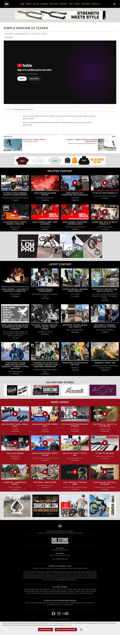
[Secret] (17, 390)
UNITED (71, 593)
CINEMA (54, 589)
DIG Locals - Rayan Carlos (34, 139)
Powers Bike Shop (76, 602)
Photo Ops (54, 4)
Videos (29, 4)
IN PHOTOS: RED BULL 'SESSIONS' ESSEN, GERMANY (75, 290)
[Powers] (103, 390)
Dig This (36, 4)
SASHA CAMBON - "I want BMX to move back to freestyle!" (15, 290)
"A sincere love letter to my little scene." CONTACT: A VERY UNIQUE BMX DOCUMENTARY (45, 364)
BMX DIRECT (35, 589)
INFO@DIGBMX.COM (62, 559)
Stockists (63, 4)
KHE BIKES (32, 591)
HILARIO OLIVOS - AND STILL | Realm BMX (104, 483)
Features (44, 4)
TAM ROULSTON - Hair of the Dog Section (105, 425)
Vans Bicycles (68, 604)
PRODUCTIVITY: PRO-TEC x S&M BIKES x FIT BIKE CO (104, 290)
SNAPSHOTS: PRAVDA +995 (104, 363)
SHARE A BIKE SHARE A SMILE (59, 593)
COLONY (59, 589)
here (70, 122)
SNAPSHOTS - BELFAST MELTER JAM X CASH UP (75, 326)
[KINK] (60, 15)
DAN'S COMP (77, 589)
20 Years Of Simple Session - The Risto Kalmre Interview (15, 194)
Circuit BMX (34, 602)
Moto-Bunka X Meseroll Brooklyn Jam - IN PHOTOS (105, 326)
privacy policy (67, 625)
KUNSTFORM (43, 591)
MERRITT (64, 591)
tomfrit (60, 619)
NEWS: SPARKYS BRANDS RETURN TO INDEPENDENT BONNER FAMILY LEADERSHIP (15, 327)
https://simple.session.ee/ (23, 109)
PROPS (83, 591)
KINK (37, 591)
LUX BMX (51, 591)
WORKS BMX (83, 593)
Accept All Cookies (45, 629)
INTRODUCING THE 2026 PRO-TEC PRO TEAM (75, 364)
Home (22, 4)
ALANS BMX (27, 589)
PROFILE (77, 591)
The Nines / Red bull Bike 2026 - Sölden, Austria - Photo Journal (45, 327)
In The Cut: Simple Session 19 (104, 193)
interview (33, 122)
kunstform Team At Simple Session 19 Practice (15, 223)
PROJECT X (96, 4)
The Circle (86, 4)
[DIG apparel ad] (60, 160)
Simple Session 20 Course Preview (45, 194)
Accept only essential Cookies (65, 629)
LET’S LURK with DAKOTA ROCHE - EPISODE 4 (75, 425)
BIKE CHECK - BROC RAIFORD (45, 482)
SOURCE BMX (36, 593)
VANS (76, 593)
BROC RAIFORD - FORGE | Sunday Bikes (15, 425)
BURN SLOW (47, 589)
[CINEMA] (74, 506)
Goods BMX (58, 602)
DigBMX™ (71, 531)
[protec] (17, 506)
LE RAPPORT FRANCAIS (105, 453)
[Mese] (74, 390)
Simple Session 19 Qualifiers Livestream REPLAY (75, 223)
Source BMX (51, 604)
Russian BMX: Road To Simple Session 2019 (104, 223)
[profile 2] (103, 506)
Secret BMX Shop (88, 602)
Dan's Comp (42, 602)
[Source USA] (45, 390)
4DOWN (90, 593)
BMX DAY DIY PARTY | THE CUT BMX (75, 454)
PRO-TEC (89, 591)
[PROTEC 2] (60, 246)
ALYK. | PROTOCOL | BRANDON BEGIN (75, 483)
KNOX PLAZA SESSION (15, 453)
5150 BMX (50, 602)
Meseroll (66, 602)
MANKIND (57, 591)
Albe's (27, 602)
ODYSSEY (71, 591)
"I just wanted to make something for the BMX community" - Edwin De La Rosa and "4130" (15, 365)
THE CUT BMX (67, 589)
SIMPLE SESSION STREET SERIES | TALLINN (45, 454)
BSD (41, 589)
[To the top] (60, 526)
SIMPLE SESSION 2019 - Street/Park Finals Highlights (75, 194)
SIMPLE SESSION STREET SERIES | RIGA (45, 425)
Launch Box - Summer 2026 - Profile (15, 483)
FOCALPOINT (85, 589)
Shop (71, 4)
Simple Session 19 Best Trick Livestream (45, 223)
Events (77, 4)
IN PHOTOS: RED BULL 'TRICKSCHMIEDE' (45, 290)
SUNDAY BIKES (45, 593)
